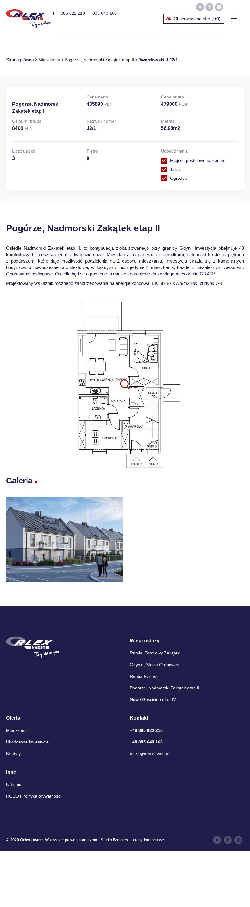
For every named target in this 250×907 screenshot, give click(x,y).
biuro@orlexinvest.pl (149, 753)
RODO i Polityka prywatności (33, 796)
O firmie (13, 784)
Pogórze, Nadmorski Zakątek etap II (99, 59)
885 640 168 (104, 13)
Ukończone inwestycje (27, 741)
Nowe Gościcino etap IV (153, 699)
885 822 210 (73, 13)
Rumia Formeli (144, 676)
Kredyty (13, 753)
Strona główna (20, 59)
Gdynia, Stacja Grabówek (154, 664)
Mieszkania (49, 59)
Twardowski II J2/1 (158, 59)
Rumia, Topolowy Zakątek (155, 653)
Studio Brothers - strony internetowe (132, 840)
